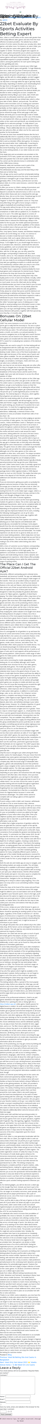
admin (5, 20)
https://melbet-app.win (8, 1004)
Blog (10, 1355)
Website (2, 1402)
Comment (4, 1375)
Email (2, 1399)
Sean (22, 1421)
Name (2, 1396)
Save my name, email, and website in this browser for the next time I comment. (19, 1408)
